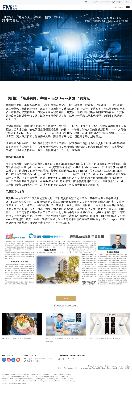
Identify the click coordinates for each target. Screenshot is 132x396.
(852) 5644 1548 (66, 359)
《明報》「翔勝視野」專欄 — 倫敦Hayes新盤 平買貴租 (106, 21)
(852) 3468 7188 (122, 2)
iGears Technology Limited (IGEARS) (116, 368)
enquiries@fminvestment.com (99, 2)
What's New (101, 18)
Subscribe (118, 7)
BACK (66, 298)
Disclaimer (92, 366)
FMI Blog (112, 18)
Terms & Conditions (107, 366)
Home (91, 18)
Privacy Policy (124, 366)
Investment (123, 18)
